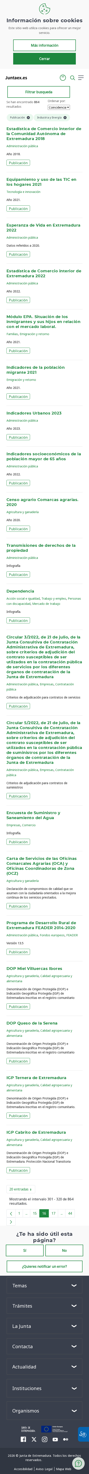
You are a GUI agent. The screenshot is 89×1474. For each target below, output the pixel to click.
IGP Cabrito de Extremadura (36, 1133)
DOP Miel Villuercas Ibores (34, 969)
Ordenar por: (56, 101)
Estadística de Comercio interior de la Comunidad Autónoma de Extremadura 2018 (43, 134)
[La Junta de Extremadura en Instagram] (44, 1439)
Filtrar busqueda (38, 92)
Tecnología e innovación (23, 192)
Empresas (47, 684)
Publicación (18, 163)
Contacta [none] (22, 1346)
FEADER (72, 935)
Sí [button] (24, 1250)
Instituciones (26, 1388)
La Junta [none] (21, 1326)
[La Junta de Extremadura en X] (34, 1439)
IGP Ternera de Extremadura (36, 1078)
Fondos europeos (52, 935)
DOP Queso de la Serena (32, 1023)
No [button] (64, 1250)
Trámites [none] (22, 1305)
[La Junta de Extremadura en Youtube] (55, 1439)
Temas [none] (19, 1285)
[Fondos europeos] (55, 1428)
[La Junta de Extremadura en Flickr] (65, 1439)
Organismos (25, 1410)
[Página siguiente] (11, 1221)
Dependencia (20, 591)
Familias (12, 334)
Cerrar (44, 58)
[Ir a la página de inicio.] (14, 77)
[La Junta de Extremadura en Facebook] (23, 1439)
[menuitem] (23, 1469)
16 (45, 1214)
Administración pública (22, 146)
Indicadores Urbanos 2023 (34, 413)
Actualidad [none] (24, 1366)
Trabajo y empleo (53, 598)
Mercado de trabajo (46, 604)
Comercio (29, 825)
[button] (63, 78)
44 (71, 1214)
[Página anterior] (11, 1213)
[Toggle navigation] (33, 77)
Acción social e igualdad (23, 598)
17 (54, 1214)
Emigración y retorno (34, 334)
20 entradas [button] (22, 1190)
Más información (44, 45)
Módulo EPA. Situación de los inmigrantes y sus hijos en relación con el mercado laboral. (43, 322)
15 (36, 1214)
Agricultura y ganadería (22, 512)
